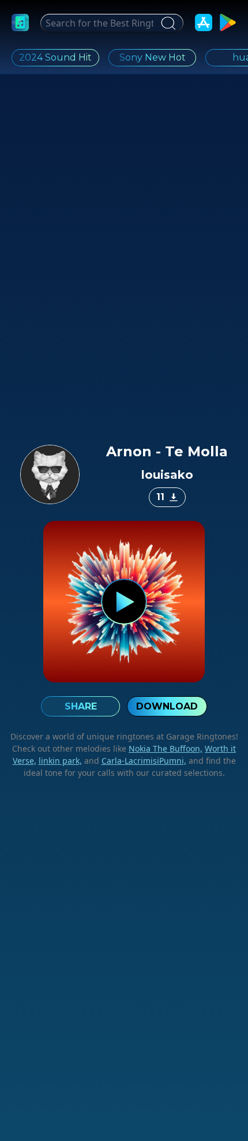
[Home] (20, 22)
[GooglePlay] (227, 22)
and (134, 760)
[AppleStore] (203, 22)
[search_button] (167, 23)
